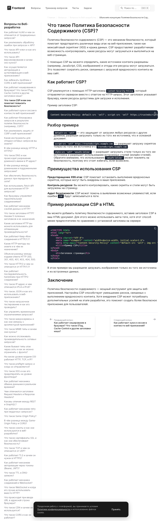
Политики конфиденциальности (54, 509)
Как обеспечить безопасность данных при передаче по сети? (20, 178)
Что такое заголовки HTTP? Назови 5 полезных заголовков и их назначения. (19, 216)
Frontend (18, 8)
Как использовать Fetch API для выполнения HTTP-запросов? (19, 188)
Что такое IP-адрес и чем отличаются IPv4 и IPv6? (18, 285)
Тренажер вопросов (56, 8)
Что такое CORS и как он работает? (17, 516)
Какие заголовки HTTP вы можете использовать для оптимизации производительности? (18, 227)
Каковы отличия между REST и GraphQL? (20, 403)
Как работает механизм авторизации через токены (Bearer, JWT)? (19, 465)
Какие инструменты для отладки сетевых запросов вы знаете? (20, 141)
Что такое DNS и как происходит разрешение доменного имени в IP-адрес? (20, 158)
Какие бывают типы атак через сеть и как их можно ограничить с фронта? (19, 349)
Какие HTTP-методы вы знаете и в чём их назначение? (17, 246)
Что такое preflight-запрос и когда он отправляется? (19, 365)
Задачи (88, 8)
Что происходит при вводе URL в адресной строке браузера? (18, 500)
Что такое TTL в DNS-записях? (16, 474)
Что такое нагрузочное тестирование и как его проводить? (17, 304)
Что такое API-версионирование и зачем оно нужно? (18, 60)
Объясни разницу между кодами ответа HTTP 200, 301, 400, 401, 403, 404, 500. (20, 256)
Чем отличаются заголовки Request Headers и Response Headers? (19, 394)
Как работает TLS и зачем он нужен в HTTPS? (20, 456)
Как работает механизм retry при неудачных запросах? (20, 410)
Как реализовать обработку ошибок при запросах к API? (19, 44)
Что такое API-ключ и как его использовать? (20, 51)
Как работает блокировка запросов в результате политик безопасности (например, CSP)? (18, 122)
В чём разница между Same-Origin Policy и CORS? (20, 422)
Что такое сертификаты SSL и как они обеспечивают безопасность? (20, 441)
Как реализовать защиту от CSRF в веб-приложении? (19, 132)
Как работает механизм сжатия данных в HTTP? (17, 207)
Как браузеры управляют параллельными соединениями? (18, 198)
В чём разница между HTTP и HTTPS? (20, 149)
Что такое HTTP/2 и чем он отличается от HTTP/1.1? (18, 265)
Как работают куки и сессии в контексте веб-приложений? (20, 112)
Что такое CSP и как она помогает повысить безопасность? (17, 103)
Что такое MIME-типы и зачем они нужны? (20, 330)
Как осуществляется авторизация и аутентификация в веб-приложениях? (16, 71)
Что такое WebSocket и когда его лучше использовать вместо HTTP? (20, 490)
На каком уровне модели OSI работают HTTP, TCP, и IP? (20, 358)
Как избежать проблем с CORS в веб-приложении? (18, 81)
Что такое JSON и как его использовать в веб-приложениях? (18, 294)
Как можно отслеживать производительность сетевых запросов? (20, 339)
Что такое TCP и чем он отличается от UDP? (17, 449)
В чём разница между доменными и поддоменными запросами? (20, 168)
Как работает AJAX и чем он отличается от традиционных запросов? (20, 35)
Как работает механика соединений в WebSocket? (18, 481)
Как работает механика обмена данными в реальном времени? (20, 384)
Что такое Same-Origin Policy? (20, 416)
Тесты (75, 8)
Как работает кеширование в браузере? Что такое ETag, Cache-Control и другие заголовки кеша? (20, 91)
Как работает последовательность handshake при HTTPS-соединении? (16, 275)
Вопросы (36, 8)
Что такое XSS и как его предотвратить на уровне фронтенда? (18, 374)
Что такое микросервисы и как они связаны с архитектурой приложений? (19, 322)
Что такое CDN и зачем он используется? (18, 509)
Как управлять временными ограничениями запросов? (19, 313)
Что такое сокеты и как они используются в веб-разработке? (19, 430)
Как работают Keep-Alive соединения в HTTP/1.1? (17, 237)
